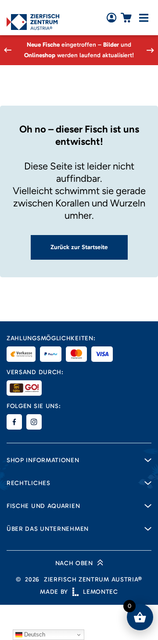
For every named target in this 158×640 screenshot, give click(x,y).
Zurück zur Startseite (79, 247)
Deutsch (33, 634)
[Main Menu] (143, 18)
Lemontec (100, 592)
